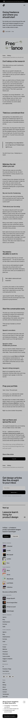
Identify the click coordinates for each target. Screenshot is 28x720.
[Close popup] (24, 702)
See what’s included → (10, 716)
